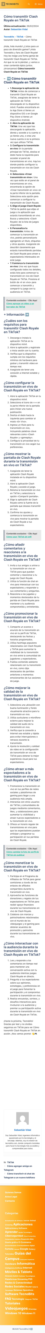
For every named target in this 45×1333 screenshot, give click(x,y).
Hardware (10, 1263)
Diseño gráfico (11, 1242)
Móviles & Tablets (18, 1272)
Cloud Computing (30, 1236)
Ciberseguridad (14, 1235)
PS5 (30, 1279)
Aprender (11, 1231)
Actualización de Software (14, 1221)
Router (28, 1287)
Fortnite (9, 1249)
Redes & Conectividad (18, 1282)
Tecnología (18, 1299)
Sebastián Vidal (19, 29)
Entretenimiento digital (25, 1245)
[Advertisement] (22, 1061)
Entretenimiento (11, 1245)
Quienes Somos (13, 1192)
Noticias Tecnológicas (27, 1276)
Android (26, 1221)
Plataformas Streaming (16, 1279)
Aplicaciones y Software (16, 1228)
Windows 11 (28, 1313)
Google (24, 1248)
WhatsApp (32, 1309)
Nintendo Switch (11, 1276)
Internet (27, 1267)
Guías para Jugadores (27, 1259)
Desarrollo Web (27, 1239)
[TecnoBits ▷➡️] (10, 4)
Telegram (28, 1299)
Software (11, 1294)
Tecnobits (9, 36)
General (16, 1249)
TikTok (19, 36)
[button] (28, 4)
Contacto (10, 1201)
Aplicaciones (23, 1224)
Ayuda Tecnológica (25, 1232)
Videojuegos (16, 1308)
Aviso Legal (11, 1196)
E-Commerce (25, 1242)
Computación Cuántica (12, 1239)
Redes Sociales (15, 1286)
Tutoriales (12, 1303)
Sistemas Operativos (23, 1290)
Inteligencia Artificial (13, 1268)
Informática (26, 1263)
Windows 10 (13, 1313)
